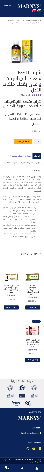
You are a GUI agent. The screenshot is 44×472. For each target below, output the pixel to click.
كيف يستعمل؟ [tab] (16, 156)
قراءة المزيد (32, 307)
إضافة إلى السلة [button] (11, 307)
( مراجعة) (25, 95)
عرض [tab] (38, 162)
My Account (36, 468)
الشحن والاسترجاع (35, 462)
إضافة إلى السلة (23, 141)
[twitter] (32, 448)
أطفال (18, 20)
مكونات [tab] (28, 156)
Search (22, 468)
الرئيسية (36, 20)
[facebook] (38, 448)
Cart (10, 466)
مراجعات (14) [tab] (12, 162)
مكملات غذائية (27, 20)
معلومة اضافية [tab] (27, 162)
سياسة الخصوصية (8, 460)
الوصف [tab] (37, 156)
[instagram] (26, 448)
